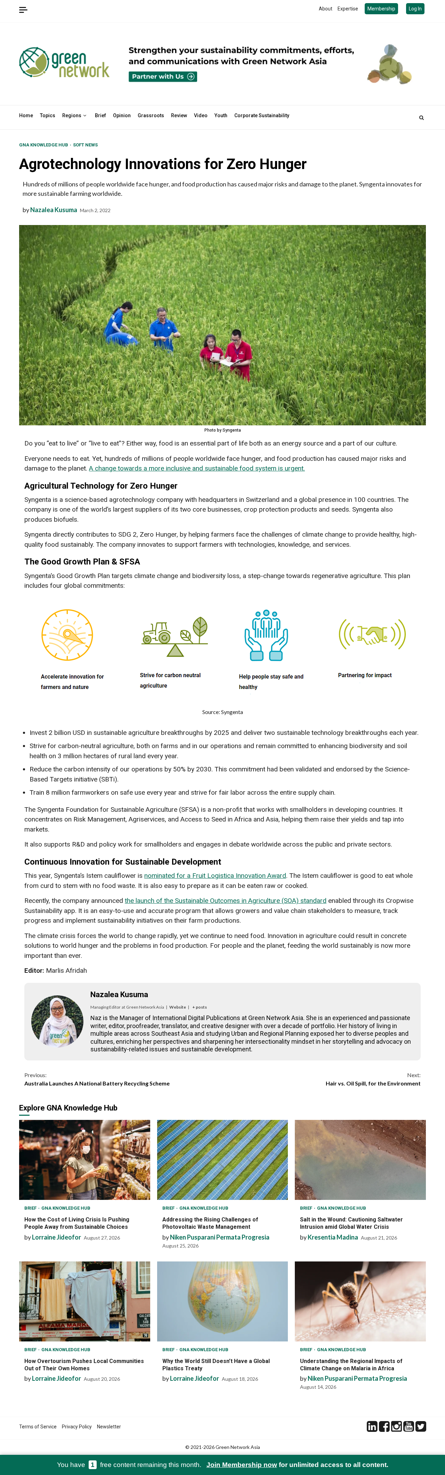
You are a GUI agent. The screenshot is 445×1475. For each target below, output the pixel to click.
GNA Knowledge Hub (44, 145)
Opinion (122, 115)
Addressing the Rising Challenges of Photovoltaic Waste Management (222, 1160)
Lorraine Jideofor (56, 1237)
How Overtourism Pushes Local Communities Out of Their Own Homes (84, 1301)
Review (179, 115)
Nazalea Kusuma (53, 210)
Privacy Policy (77, 1426)
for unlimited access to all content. (297, 1464)
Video (201, 115)
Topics (47, 115)
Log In (415, 8)
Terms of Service (38, 1426)
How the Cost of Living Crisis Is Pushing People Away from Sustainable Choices (84, 1160)
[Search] (421, 117)
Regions (71, 115)
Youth (221, 115)
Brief (100, 115)
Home (26, 115)
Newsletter (109, 1426)
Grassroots (151, 115)
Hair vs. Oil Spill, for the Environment (373, 1079)
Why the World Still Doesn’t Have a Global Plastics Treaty (222, 1301)
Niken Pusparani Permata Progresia (219, 1237)
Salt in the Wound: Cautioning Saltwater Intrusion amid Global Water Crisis (360, 1160)
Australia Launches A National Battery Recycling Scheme (97, 1079)
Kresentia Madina (333, 1237)
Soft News (85, 145)
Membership (381, 8)
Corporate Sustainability (261, 115)
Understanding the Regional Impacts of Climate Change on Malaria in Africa (360, 1301)
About (325, 8)
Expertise (348, 8)
